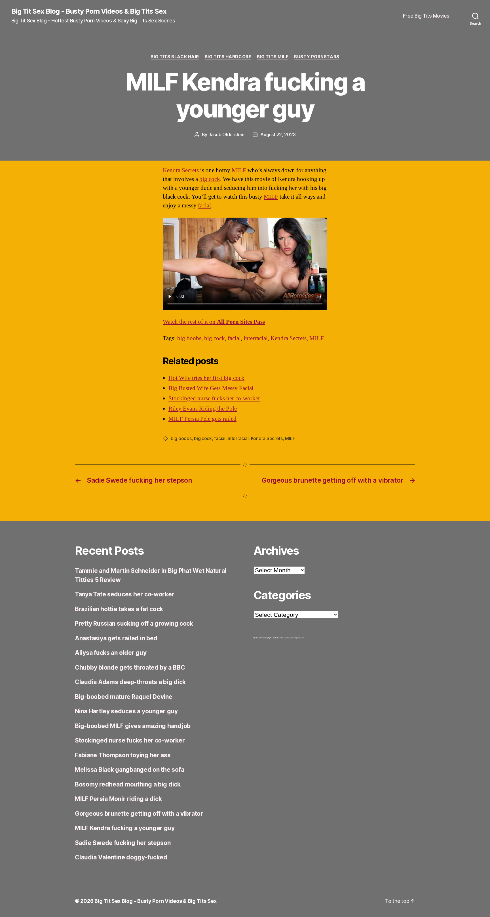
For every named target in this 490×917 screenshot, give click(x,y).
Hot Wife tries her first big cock (206, 378)
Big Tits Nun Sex (299, 638)
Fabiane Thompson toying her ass (123, 755)
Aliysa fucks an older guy (110, 652)
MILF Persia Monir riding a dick (118, 798)
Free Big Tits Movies (426, 16)
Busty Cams (290, 638)
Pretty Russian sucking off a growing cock (134, 623)
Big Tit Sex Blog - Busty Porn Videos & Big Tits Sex (88, 11)
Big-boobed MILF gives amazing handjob (133, 725)
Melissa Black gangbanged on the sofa (129, 769)
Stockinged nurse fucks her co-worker (214, 398)
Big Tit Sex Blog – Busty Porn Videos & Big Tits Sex (155, 901)
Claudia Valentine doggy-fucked (121, 857)
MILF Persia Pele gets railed (202, 419)
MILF (239, 170)
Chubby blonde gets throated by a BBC (130, 667)
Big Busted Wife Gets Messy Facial (211, 388)
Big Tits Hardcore (228, 56)
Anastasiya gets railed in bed (116, 638)
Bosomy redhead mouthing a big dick (128, 784)
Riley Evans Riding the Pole (202, 409)
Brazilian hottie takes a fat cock (119, 609)
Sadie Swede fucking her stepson (123, 842)
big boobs (189, 338)
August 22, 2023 (277, 134)
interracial (256, 338)
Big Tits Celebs (272, 638)
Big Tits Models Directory (261, 638)
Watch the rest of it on (214, 322)
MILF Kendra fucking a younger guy (125, 828)
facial (204, 205)
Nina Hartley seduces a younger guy (126, 711)
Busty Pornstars (316, 56)
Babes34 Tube (282, 638)
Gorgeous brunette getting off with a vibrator (139, 813)
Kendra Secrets (181, 170)
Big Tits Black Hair (175, 56)
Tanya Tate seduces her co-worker (124, 594)
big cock (209, 179)
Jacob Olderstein (226, 134)
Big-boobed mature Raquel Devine (123, 696)
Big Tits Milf (272, 56)
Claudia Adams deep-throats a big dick (130, 681)
